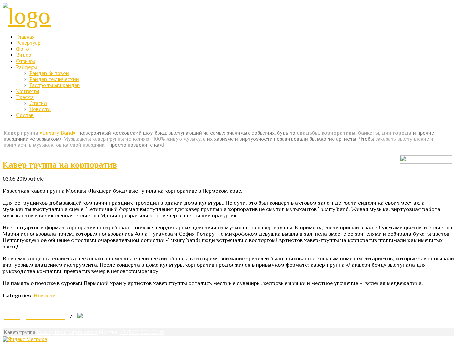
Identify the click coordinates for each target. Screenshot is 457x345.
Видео (23, 55)
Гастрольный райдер (54, 85)
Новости (40, 109)
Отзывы (25, 61)
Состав (25, 115)
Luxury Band (52, 332)
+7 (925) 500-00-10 (142, 332)
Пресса (25, 97)
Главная (25, 37)
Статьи (38, 103)
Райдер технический (54, 79)
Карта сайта (83, 332)
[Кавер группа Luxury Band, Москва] (27, 16)
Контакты (27, 91)
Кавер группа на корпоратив (60, 165)
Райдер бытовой (49, 73)
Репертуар (28, 43)
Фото (22, 49)
